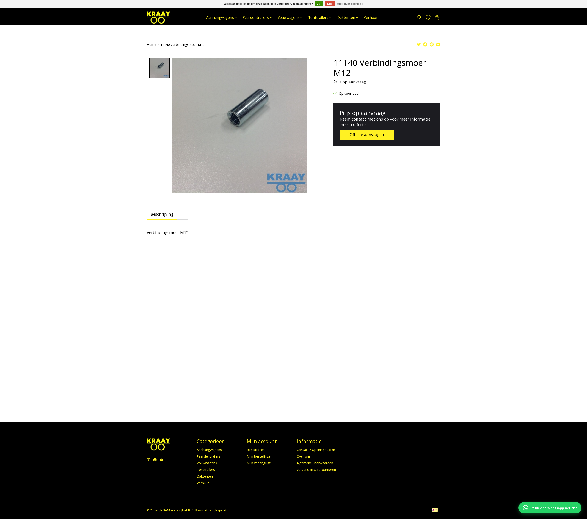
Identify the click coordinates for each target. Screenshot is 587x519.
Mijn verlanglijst (259, 463)
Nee (329, 4)
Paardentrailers (208, 456)
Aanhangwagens (209, 449)
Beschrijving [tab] (162, 214)
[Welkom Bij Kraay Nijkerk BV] (158, 17)
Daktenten (205, 476)
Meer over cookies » (350, 4)
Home (151, 44)
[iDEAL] (435, 510)
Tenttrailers (206, 469)
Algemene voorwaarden (315, 463)
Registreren (256, 449)
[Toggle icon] (419, 18)
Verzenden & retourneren (316, 469)
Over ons (303, 456)
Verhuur (371, 17)
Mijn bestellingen (259, 456)
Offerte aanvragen (367, 134)
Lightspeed (219, 510)
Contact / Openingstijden (316, 449)
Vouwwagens (207, 463)
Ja (318, 4)
